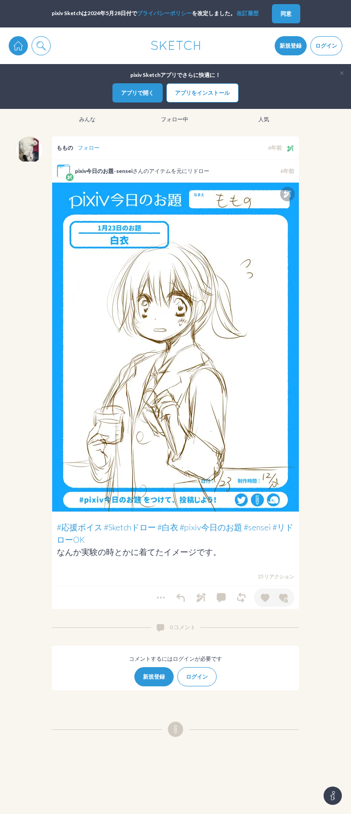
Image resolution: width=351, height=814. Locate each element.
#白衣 (167, 527)
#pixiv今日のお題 (211, 527)
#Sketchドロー (130, 527)
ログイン (326, 45)
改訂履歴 (248, 13)
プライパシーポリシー (164, 13)
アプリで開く (137, 92)
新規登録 (291, 45)
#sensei (257, 527)
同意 (286, 13)
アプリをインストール (202, 92)
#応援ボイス (79, 527)
